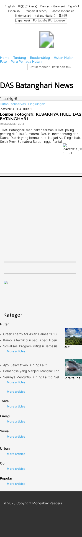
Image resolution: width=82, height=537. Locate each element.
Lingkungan (36, 104)
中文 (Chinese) (27, 6)
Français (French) (35, 11)
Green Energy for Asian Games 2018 (30, 334)
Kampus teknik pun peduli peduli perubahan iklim (39, 340)
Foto (3, 61)
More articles (16, 351)
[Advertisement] (38, 226)
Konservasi (18, 104)
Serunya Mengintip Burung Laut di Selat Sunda (37, 377)
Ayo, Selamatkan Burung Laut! (25, 365)
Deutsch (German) (52, 6)
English (10, 6)
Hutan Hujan (64, 58)
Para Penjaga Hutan (26, 61)
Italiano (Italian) (45, 15)
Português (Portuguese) (49, 20)
